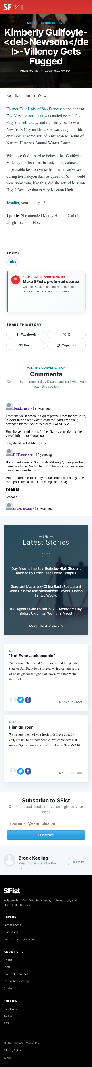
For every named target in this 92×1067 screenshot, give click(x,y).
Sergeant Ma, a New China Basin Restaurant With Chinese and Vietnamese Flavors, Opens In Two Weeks (46, 591)
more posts (36, 863)
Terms (7, 1058)
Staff (7, 967)
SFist (12, 890)
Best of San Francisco (19, 939)
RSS (6, 1023)
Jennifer (12, 202)
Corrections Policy (16, 981)
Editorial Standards (17, 974)
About (8, 960)
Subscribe (46, 835)
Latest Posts (12, 925)
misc (31, 23)
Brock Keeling (53, 23)
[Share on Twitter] (20, 700)
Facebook (10, 1009)
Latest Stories (46, 542)
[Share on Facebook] (28, 700)
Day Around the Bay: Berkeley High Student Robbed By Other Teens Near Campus (46, 570)
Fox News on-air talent (24, 115)
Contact (9, 988)
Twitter (8, 1016)
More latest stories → (46, 626)
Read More (78, 861)
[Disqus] (46, 456)
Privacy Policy (13, 1050)
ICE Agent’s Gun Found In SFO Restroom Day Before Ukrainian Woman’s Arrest (46, 611)
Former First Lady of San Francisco (35, 108)
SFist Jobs (11, 932)
